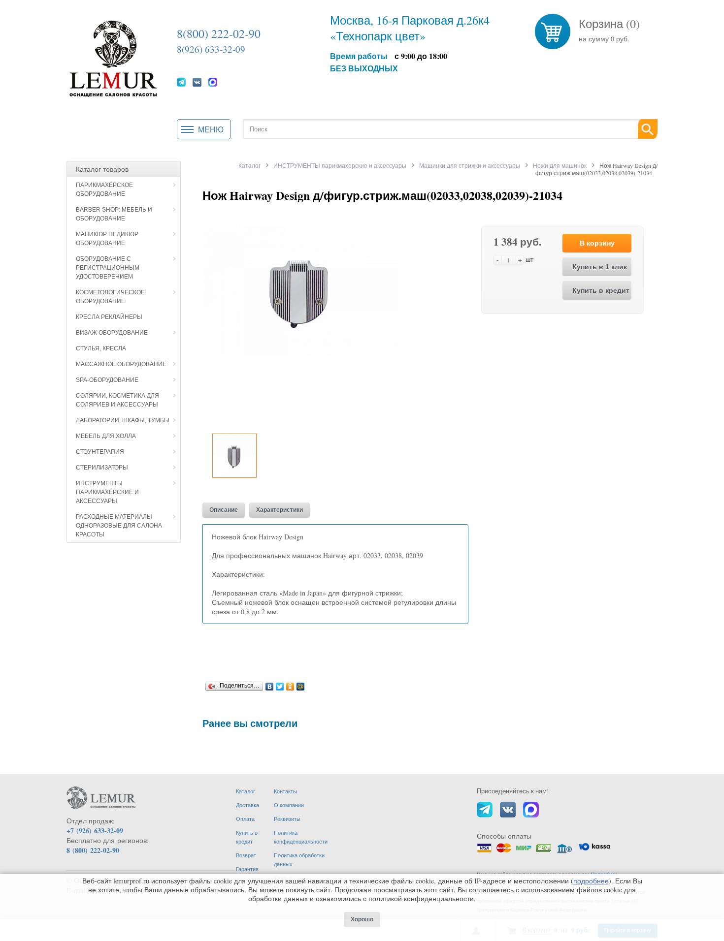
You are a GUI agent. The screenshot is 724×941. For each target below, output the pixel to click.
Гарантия (247, 869)
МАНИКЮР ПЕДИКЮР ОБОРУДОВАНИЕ (107, 239)
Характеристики (279, 509)
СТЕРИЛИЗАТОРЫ (102, 467)
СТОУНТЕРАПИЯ (100, 451)
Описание (223, 509)
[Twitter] (280, 684)
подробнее (591, 880)
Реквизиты (287, 818)
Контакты (285, 791)
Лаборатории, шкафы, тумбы (122, 420)
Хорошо (362, 919)
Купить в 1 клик (599, 267)
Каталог (249, 165)
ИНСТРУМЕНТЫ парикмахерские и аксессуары (107, 492)
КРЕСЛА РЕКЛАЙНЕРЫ (109, 317)
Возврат (246, 855)
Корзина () (609, 23)
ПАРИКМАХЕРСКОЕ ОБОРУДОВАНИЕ (104, 189)
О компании (289, 805)
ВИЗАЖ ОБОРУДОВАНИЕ (112, 332)
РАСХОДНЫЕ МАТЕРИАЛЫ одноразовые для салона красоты (119, 525)
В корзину (597, 243)
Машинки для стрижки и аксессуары (469, 165)
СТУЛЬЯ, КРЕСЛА (101, 348)
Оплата (245, 818)
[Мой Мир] (301, 684)
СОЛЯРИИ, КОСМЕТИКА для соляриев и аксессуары (117, 400)
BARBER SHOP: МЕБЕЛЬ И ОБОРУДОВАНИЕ (114, 214)
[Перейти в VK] (197, 82)
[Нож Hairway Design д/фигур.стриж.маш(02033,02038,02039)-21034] (300, 290)
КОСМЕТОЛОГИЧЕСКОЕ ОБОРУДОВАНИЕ (110, 297)
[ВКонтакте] (269, 684)
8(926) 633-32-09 (211, 49)
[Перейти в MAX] (212, 82)
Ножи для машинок (560, 165)
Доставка (247, 805)
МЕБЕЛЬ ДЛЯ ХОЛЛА (106, 436)
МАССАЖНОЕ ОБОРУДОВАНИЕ (121, 364)
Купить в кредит (600, 290)
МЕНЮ (211, 129)
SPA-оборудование (107, 379)
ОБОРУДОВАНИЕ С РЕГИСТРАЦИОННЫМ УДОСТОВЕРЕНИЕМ (107, 267)
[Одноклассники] (290, 684)
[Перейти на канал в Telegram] (181, 82)
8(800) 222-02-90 (219, 33)
